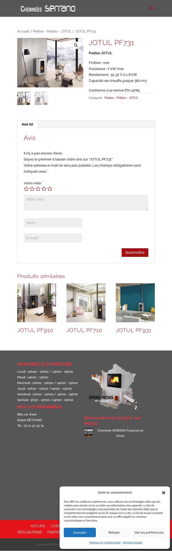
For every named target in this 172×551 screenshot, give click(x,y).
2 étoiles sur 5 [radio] (32, 188)
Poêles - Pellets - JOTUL (52, 31)
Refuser (114, 532)
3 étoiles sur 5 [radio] (37, 188)
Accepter (79, 532)
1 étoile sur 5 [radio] (26, 188)
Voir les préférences (148, 532)
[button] (164, 493)
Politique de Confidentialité (105, 542)
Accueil (23, 31)
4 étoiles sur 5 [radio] (43, 188)
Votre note (33, 183)
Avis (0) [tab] (27, 124)
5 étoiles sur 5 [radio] (49, 188)
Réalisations (30, 532)
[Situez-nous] (116, 411)
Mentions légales (132, 542)
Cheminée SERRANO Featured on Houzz (120, 433)
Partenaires (59, 532)
